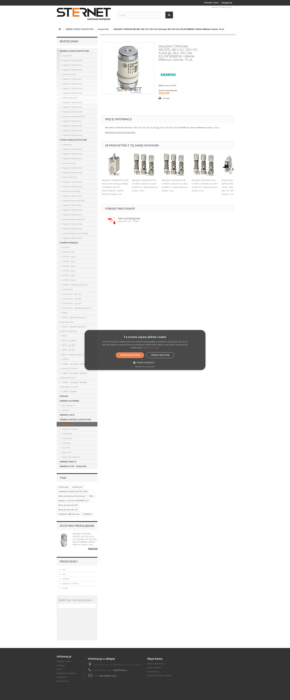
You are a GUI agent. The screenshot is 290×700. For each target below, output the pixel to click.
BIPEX (64, 335)
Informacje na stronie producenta (120, 132)
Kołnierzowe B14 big (70, 191)
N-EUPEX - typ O (68, 280)
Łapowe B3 (66, 55)
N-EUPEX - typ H (68, 261)
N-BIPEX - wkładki (69, 391)
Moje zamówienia (155, 663)
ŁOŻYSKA (64, 396)
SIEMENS (87, 514)
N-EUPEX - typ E (68, 270)
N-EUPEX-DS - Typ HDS (71, 303)
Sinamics (65, 410)
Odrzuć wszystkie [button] (160, 355)
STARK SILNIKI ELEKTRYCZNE (73, 139)
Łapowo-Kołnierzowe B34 (73, 219)
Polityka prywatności (67, 673)
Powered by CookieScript (145, 367)
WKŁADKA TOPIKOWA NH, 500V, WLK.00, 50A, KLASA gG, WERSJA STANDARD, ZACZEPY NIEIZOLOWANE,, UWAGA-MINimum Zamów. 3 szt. (115, 187)
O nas (59, 669)
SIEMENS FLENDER (70, 583)
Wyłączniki (66, 452)
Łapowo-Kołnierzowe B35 (73, 116)
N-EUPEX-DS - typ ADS (71, 294)
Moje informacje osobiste (159, 675)
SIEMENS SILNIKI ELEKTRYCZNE (74, 51)
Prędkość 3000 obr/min (71, 69)
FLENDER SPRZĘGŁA (69, 242)
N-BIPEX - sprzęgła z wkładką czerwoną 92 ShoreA (73, 366)
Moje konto (155, 658)
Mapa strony (226, 7)
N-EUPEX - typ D (68, 266)
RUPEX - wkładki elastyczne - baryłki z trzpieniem (73, 329)
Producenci (69, 561)
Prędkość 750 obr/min (71, 79)
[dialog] (145, 350)
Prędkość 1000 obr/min (71, 60)
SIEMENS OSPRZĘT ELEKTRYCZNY (75, 419)
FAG (64, 569)
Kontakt (215, 7)
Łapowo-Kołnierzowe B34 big (74, 233)
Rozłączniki (66, 438)
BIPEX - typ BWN (68, 340)
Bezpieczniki (67, 424)
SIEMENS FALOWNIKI (69, 400)
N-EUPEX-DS (67, 289)
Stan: (161, 85)
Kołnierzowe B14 (69, 97)
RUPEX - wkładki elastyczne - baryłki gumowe (73, 319)
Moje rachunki (154, 667)
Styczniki (65, 447)
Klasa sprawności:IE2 (68, 509)
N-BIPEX (65, 359)
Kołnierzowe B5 (68, 74)
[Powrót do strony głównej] (60, 29)
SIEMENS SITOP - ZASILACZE (73, 466)
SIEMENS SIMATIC (68, 461)
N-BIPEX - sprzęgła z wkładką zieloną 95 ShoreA (73, 375)
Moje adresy (153, 671)
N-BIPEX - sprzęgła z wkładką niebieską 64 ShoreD (73, 384)
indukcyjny (77, 487)
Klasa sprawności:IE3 (68, 505)
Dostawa (61, 665)
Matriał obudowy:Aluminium (71, 496)
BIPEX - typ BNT (68, 349)
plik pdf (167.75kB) (129, 220)
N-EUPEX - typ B (68, 256)
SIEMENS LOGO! (67, 414)
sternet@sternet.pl (107, 675)
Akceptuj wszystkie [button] (130, 355)
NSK (64, 574)
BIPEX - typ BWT (68, 345)
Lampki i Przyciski (69, 429)
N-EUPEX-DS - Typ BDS (71, 298)
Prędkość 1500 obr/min (71, 65)
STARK (65, 588)
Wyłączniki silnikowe (70, 457)
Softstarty (65, 443)
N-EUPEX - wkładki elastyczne (74, 284)
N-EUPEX (65, 247)
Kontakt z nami (211, 2)
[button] (144, 362)
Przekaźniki (66, 433)
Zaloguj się (226, 2)
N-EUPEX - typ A (68, 252)
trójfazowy (63, 487)
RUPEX (64, 312)
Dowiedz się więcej (151, 347)
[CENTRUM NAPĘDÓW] (85, 14)
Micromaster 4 (68, 405)
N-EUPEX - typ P (68, 275)
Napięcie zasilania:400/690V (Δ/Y (73, 500)
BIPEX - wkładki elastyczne (73, 354)
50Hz (91, 496)
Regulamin (62, 677)
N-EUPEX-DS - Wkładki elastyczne (76, 308)
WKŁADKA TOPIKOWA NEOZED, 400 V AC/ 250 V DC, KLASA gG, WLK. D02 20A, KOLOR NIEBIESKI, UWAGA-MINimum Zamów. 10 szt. (85, 539)
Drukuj (166, 98)
